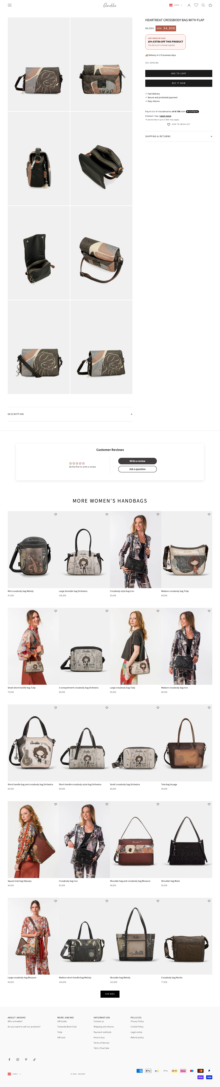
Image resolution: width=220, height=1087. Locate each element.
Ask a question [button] (137, 469)
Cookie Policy (137, 1026)
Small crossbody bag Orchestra (125, 784)
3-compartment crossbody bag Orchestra (78, 687)
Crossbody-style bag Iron (122, 591)
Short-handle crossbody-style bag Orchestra (80, 784)
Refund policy (137, 1037)
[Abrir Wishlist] (196, 5)
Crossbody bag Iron (68, 881)
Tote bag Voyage (169, 784)
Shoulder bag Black (170, 881)
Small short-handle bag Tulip (22, 687)
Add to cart (178, 73)
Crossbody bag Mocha (171, 977)
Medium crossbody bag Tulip (175, 591)
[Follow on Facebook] (9, 1059)
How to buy (99, 1037)
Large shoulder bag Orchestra (73, 591)
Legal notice (136, 1032)
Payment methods (102, 1032)
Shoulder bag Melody (120, 977)
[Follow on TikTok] (34, 1059)
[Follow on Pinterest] (26, 1059)
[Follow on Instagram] (17, 1059)
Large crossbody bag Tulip (122, 687)
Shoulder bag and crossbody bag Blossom (130, 881)
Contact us (99, 1021)
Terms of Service (101, 1043)
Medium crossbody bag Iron (174, 687)
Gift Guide (62, 1021)
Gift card (61, 1037)
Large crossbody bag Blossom (22, 977)
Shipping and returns (104, 1026)
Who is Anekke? (15, 1021)
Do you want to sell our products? (24, 1026)
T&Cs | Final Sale (101, 1048)
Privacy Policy (137, 1021)
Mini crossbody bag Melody (21, 591)
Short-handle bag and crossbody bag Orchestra (30, 784)
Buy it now (179, 83)
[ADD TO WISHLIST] (55, 514)
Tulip (59, 1032)
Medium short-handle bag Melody (75, 977)
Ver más (110, 994)
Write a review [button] (137, 461)
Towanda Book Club (67, 1026)
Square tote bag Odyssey (20, 881)
